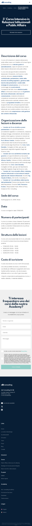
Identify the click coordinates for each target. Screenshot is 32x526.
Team (2, 440)
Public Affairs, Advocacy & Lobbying (10, 463)
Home (4, 8)
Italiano (4, 512)
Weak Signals (4, 478)
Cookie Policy (4, 523)
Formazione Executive (6, 492)
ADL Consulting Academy (7, 489)
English (5, 509)
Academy (10, 8)
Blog (2, 446)
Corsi (15, 8)
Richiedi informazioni (16, 32)
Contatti (3, 449)
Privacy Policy (24, 351)
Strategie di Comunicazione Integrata (10, 466)
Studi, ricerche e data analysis (8, 468)
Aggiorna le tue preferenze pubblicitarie (14, 523)
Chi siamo (3, 437)
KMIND (3, 475)
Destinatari (3, 495)
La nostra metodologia (6, 432)
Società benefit (5, 434)
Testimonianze (4, 498)
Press (2, 443)
